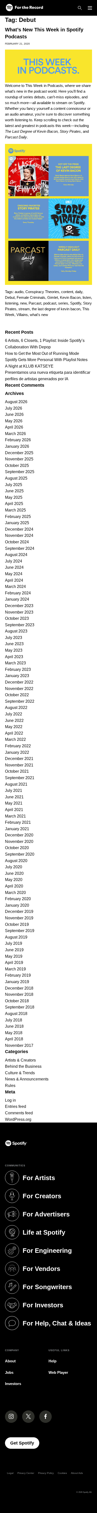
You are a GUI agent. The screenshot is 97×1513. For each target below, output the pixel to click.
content (67, 292)
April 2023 (14, 657)
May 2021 (13, 803)
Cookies (62, 1473)
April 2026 (14, 427)
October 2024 (17, 542)
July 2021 (13, 790)
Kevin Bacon (70, 297)
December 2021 (19, 758)
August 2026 (16, 402)
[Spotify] (24, 8)
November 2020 (19, 841)
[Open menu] (90, 8)
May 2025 (13, 497)
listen (87, 297)
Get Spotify (24, 1443)
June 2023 (14, 644)
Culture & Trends (20, 1073)
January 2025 (17, 523)
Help (52, 1361)
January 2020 (17, 905)
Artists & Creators (20, 1060)
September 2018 (19, 1007)
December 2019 (19, 911)
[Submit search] (89, 324)
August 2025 (16, 478)
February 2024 (18, 593)
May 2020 (13, 880)
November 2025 (19, 459)
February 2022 (18, 746)
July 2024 (13, 561)
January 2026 (17, 446)
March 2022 (15, 739)
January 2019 (17, 982)
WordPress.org (18, 1119)
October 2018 (17, 1001)
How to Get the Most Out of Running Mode (42, 353)
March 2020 (15, 892)
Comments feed (19, 1113)
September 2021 (19, 778)
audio (19, 292)
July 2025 (13, 485)
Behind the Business (23, 1066)
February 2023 (18, 669)
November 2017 (19, 1045)
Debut (10, 297)
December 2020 (19, 835)
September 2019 (19, 931)
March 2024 (15, 586)
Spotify (75, 303)
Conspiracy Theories (42, 292)
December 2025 (19, 453)
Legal (10, 1473)
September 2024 (19, 548)
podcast (49, 303)
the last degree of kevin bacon (56, 309)
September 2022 (19, 701)
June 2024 (14, 567)
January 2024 (17, 599)
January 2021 (17, 829)
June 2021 (14, 797)
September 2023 (19, 625)
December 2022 (19, 682)
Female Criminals (31, 297)
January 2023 (17, 676)
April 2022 (14, 733)
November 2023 (19, 612)
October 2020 (17, 848)
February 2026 (18, 440)
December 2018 (19, 988)
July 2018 (13, 1020)
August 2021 (16, 784)
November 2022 (19, 689)
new (23, 303)
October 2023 (17, 618)
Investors (13, 1384)
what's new (39, 315)
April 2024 (14, 580)
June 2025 (14, 491)
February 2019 (18, 975)
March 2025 (15, 510)
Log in (10, 1100)
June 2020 (14, 873)
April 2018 (14, 1039)
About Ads (77, 1473)
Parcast (35, 303)
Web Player (58, 1372)
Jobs (9, 1372)
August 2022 (16, 707)
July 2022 (13, 714)
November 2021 (19, 765)
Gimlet (52, 297)
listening (11, 303)
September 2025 (19, 472)
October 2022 (17, 695)
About (10, 1361)
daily (78, 292)
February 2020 (18, 899)
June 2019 (14, 950)
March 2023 (15, 663)
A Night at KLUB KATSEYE (29, 366)
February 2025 (18, 516)
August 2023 (16, 631)
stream (24, 309)
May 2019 (13, 956)
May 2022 (13, 727)
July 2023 (13, 637)
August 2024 (16, 555)
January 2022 (17, 752)
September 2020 (19, 854)
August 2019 (16, 937)
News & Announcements (26, 1079)
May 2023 (13, 650)
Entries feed (15, 1106)
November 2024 (19, 535)
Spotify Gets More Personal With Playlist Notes (46, 360)
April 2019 (14, 962)
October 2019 (17, 924)
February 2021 (18, 822)
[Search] (80, 7)
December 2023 (19, 606)
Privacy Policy (46, 1473)
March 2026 (15, 434)
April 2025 (14, 504)
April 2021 (14, 810)
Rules (10, 1085)
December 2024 (19, 529)
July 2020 (13, 867)
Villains (22, 315)
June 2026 (14, 414)
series (63, 303)
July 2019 (13, 943)
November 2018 (19, 994)
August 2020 (16, 861)
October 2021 (17, 771)
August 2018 (16, 1013)
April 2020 (14, 886)
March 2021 (15, 816)
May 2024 (13, 574)
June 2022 (14, 720)
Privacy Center (25, 1473)
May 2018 (13, 1033)
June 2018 (14, 1026)
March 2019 (15, 969)
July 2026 (13, 408)
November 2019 (19, 918)
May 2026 (13, 421)
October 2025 (17, 465)
